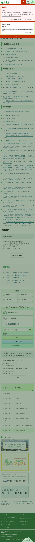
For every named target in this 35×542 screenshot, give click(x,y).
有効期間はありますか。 (12, 84)
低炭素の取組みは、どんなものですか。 (16, 140)
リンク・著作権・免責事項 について (10, 518)
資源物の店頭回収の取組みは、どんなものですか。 (19, 133)
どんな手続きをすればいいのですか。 (16, 73)
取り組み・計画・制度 (6, 503)
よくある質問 (12, 318)
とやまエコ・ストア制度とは (13, 403)
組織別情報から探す (14, 324)
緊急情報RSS (30, 19)
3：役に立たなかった (9, 365)
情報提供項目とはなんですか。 (14, 121)
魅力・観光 (19, 341)
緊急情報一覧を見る (17, 19)
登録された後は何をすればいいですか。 (16, 81)
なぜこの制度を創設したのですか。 (15, 48)
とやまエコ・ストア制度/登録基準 (15, 413)
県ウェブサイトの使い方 (8, 521)
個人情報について (24, 521)
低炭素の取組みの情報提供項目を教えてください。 (20, 143)
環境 (26, 501)
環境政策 (30, 501)
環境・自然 (21, 501)
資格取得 (8, 295)
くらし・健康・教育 (13, 501)
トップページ (4, 501)
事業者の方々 (18, 345)
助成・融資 (8, 300)
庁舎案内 (5, 514)
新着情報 (7, 393)
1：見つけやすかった (9, 371)
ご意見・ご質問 (6, 524)
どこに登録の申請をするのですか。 (15, 76)
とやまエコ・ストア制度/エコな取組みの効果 (18, 425)
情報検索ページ (13, 312)
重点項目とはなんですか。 (13, 115)
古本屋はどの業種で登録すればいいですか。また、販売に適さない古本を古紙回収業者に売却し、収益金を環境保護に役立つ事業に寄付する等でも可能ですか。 (18, 156)
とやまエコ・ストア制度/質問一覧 (15, 430)
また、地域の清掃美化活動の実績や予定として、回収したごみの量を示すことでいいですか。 (18, 217)
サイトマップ (23, 524)
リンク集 (22, 514)
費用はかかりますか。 (12, 54)
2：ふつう (18, 363)
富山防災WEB (29, 32)
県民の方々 (19, 337)
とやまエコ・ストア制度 (12, 388)
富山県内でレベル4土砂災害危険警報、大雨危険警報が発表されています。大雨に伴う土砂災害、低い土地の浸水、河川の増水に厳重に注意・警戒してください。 (17, 14)
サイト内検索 (4, 330)
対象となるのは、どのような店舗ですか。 (17, 51)
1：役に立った (8, 363)
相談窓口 (23, 300)
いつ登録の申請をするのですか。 (15, 79)
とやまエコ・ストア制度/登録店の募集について (18, 419)
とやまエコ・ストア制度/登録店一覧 (16, 408)
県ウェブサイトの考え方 (25, 518)
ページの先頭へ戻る (27, 539)
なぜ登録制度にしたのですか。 (14, 57)
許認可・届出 (24, 295)
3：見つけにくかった (9, 373)
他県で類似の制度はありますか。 (15, 64)
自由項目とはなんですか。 (13, 118)
